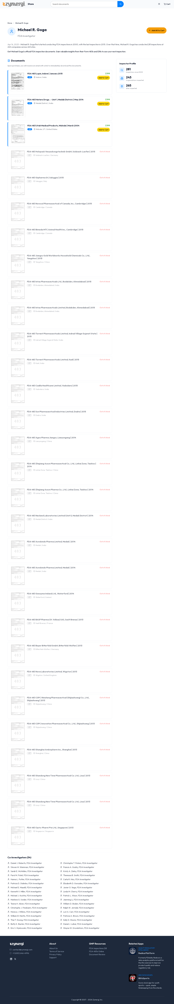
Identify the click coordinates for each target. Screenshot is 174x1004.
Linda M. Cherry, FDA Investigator (78, 891)
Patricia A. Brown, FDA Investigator (79, 916)
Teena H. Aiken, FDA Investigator (25, 903)
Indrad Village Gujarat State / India (49, 340)
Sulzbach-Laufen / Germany (47, 155)
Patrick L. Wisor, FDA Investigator (78, 895)
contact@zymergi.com (22, 949)
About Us (53, 948)
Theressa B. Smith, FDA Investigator (79, 875)
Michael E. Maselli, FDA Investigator (26, 887)
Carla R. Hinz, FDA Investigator (77, 879)
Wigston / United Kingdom (46, 675)
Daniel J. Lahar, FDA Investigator (77, 924)
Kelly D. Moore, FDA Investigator (77, 920)
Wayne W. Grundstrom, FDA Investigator (81, 928)
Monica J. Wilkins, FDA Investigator (26, 912)
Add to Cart (103, 78)
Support (52, 957)
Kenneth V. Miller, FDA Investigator (26, 891)
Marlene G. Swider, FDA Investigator (27, 899)
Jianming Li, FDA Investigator (76, 899)
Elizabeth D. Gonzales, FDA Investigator (81, 883)
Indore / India (41, 77)
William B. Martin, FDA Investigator (26, 916)
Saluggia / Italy (41, 181)
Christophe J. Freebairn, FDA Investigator (29, 907)
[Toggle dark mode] (159, 4)
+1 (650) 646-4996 (21, 953)
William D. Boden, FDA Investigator (78, 903)
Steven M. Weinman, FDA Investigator (27, 867)
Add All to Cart (158, 30)
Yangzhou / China (43, 262)
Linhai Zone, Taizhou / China (47, 470)
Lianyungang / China (44, 441)
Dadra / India (41, 415)
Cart (168, 4)
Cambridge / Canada (44, 207)
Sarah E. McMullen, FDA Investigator (27, 871)
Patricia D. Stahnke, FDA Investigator (27, 883)
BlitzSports (143, 978)
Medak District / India (44, 519)
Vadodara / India (42, 389)
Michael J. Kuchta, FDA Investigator (26, 895)
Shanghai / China (42, 753)
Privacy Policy (55, 954)
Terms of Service (56, 951)
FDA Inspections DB (98, 948)
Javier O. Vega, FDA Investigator (77, 887)
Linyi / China (40, 779)
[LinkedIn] (11, 958)
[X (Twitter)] (15, 958)
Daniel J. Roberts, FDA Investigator (26, 863)
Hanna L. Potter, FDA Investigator (26, 879)
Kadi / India (40, 363)
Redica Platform (146, 953)
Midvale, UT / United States (46, 129)
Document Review (97, 954)
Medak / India (41, 545)
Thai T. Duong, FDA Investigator (25, 920)
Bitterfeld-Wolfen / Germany (47, 649)
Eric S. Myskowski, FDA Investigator (26, 928)
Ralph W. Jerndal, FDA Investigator (78, 907)
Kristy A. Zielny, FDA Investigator (77, 871)
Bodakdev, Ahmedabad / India (47, 285)
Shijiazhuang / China (44, 704)
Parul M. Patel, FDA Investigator (25, 875)
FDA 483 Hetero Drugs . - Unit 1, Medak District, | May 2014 (55, 99)
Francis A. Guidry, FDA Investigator (78, 867)
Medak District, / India (44, 103)
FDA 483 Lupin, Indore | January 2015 (45, 73)
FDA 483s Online (96, 951)
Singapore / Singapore (45, 831)
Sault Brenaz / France (44, 623)
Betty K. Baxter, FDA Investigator (25, 924)
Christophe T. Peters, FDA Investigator (80, 863)
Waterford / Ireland (43, 597)
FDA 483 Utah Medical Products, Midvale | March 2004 (53, 125)
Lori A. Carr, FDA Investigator (76, 912)
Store (31, 4)
